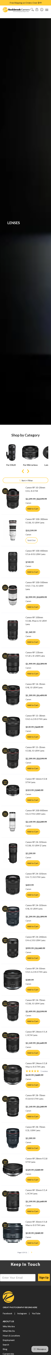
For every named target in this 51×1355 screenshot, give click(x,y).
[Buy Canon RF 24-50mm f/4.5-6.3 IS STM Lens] (13, 980)
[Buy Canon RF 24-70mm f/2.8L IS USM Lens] (13, 1011)
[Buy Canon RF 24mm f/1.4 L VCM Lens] (13, 1043)
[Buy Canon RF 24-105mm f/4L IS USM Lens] (13, 916)
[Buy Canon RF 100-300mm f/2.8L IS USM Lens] (13, 530)
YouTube (36, 1313)
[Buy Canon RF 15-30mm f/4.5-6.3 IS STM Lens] (13, 727)
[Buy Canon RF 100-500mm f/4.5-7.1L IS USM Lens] (13, 595)
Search (6, 1344)
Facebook (7, 1313)
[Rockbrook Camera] (16, 10)
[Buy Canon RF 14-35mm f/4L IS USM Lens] (13, 695)
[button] (37, 10)
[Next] (28, 471)
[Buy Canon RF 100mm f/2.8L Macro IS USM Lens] (13, 630)
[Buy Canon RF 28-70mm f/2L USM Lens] (13, 1138)
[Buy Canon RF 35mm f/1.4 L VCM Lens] (13, 1201)
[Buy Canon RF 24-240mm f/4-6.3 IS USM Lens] (13, 948)
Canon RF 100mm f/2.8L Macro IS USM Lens (36, 620)
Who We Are (9, 1326)
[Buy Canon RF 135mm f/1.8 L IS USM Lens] (13, 663)
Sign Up (44, 1277)
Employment (9, 1340)
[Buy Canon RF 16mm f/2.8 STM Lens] (13, 790)
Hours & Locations (11, 1335)
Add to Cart (32, 508)
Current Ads (8, 1353)
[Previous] (23, 471)
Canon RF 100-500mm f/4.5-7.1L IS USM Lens (37, 585)
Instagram (22, 1313)
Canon (28, 503)
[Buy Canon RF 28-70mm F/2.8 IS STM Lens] (13, 1106)
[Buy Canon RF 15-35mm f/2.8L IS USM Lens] (13, 758)
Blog (5, 1349)
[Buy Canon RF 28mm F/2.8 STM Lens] (13, 1170)
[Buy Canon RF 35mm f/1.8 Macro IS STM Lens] (13, 1233)
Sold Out (31, 540)
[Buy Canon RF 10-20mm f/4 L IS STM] (13, 499)
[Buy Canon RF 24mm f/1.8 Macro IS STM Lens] (13, 1075)
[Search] (32, 10)
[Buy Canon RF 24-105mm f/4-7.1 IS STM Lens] (13, 885)
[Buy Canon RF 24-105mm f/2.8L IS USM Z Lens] (13, 853)
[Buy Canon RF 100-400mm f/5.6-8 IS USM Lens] (13, 562)
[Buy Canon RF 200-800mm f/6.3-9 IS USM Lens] (13, 822)
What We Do (9, 1331)
